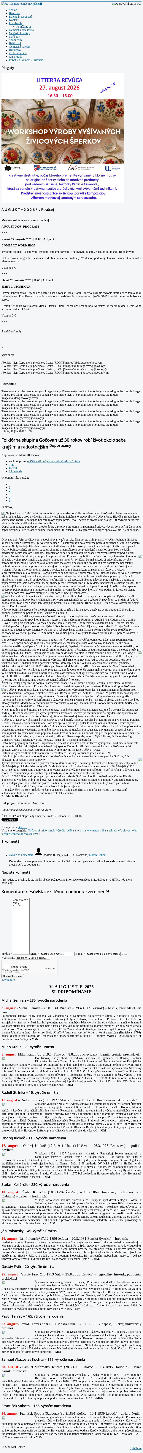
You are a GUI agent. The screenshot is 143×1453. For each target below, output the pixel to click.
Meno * (34, 953)
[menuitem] (13, 9)
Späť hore (136, 1448)
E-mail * (80, 953)
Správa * (6, 953)
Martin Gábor (97, 854)
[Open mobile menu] (41, 3)
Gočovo (22, 827)
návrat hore (8, 979)
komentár (15, 471)
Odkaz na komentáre (21, 854)
